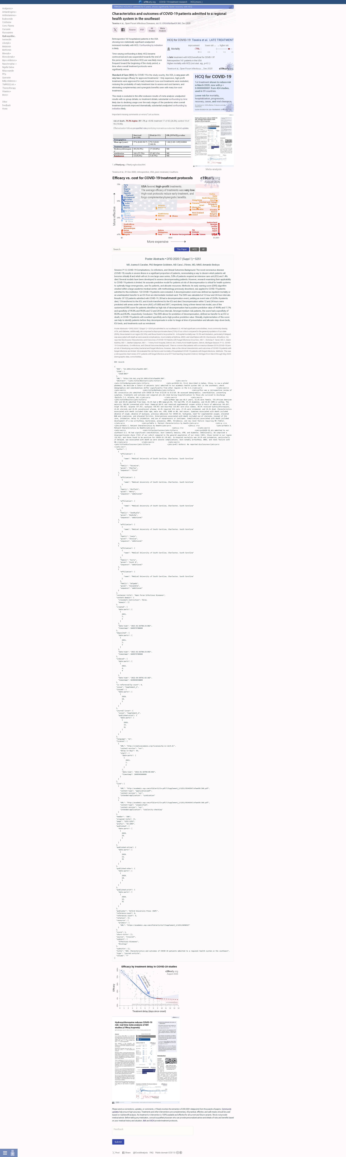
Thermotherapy (9, 88)
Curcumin (6, 29)
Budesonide (7, 19)
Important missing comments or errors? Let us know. (135, 114)
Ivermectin (6, 39)
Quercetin (6, 77)
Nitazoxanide (8, 70)
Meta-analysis (214, 169)
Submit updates (182, 128)
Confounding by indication (151, 45)
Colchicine (6, 22)
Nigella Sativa (8, 67)
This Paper (182, 249)
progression (217, 98)
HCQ (199, 76)
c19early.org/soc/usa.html (135, 165)
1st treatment (202, 82)
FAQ (151, 1152)
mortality (214, 95)
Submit (118, 1142)
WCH (152, 1121)
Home (4, 108)
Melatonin (6, 46)
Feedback (6, 105)
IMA (144, 1121)
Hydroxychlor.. (9, 36)
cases (208, 101)
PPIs (4, 74)
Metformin (6, 50)
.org (150, 2)
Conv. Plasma (8, 25)
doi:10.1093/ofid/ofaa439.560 (168, 23)
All (203, 249)
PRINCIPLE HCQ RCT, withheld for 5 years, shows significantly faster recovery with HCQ (153, 7)
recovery (199, 101)
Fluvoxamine (7, 32)
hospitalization (202, 98)
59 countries (209, 91)
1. (113, 165)
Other (4, 102)
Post (117, 1152)
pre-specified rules (140, 128)
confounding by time (178, 99)
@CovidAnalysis (140, 1152)
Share (128, 1152)
